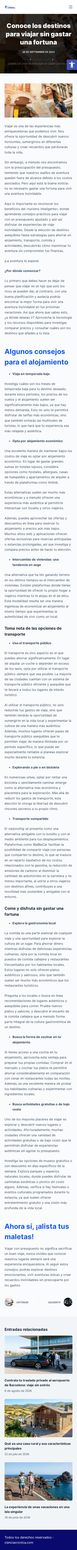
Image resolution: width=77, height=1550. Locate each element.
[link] (72, 65)
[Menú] (70, 7)
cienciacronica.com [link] (19, 1542)
